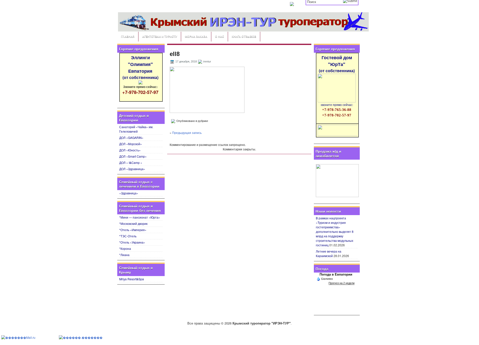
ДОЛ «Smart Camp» (133, 156)
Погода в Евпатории (336, 274)
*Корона (125, 248)
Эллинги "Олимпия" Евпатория (140, 67)
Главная (127, 36)
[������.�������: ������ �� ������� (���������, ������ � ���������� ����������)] (81, 337)
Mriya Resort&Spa (131, 279)
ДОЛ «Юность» (130, 150)
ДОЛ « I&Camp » (130, 162)
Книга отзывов (244, 36)
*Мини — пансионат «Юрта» (139, 217)
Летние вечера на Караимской (328, 253)
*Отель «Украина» (132, 242)
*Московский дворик (133, 223)
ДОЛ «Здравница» (132, 169)
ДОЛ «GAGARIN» (131, 137)
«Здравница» (128, 193)
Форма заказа (196, 36)
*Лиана (124, 255)
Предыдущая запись (187, 132)
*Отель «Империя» (132, 230)
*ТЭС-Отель (127, 236)
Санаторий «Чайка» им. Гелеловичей (136, 129)
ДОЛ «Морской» (130, 144)
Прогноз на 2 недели (342, 283)
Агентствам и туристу (159, 36)
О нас (219, 36)
